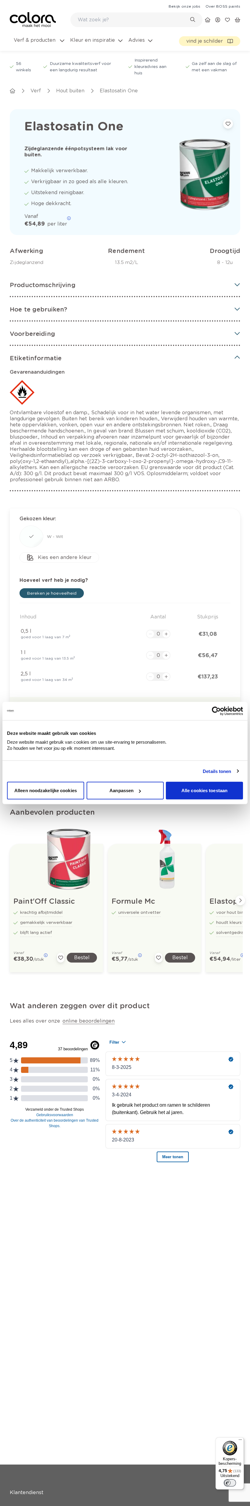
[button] (125, 285)
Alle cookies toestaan (204, 790)
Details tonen (217, 771)
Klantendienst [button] (26, 1492)
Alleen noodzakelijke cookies (45, 790)
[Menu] (240, 1441)
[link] (184, 6)
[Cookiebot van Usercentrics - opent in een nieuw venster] (216, 710)
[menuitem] (38, 44)
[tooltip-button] (69, 218)
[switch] (230, 1482)
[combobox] (136, 19)
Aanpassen (121, 790)
